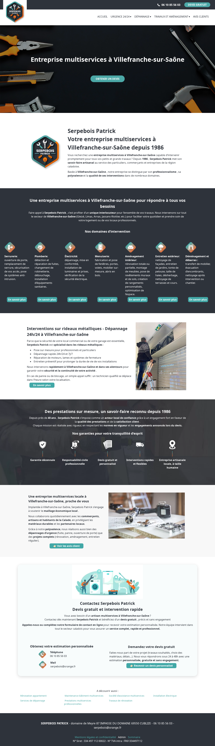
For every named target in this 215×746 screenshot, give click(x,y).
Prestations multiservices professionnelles (77, 702)
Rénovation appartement (33, 695)
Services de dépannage (32, 700)
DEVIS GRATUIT (197, 4)
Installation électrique (165, 695)
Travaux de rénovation (120, 700)
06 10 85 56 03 (162, 723)
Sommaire (134, 737)
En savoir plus (17, 299)
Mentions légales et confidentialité (95, 737)
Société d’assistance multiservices (126, 695)
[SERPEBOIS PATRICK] (15, 12)
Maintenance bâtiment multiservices (84, 695)
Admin (122, 737)
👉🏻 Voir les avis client (66, 546)
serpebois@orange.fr (107, 727)
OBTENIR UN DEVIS (107, 79)
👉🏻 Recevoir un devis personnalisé (151, 665)
